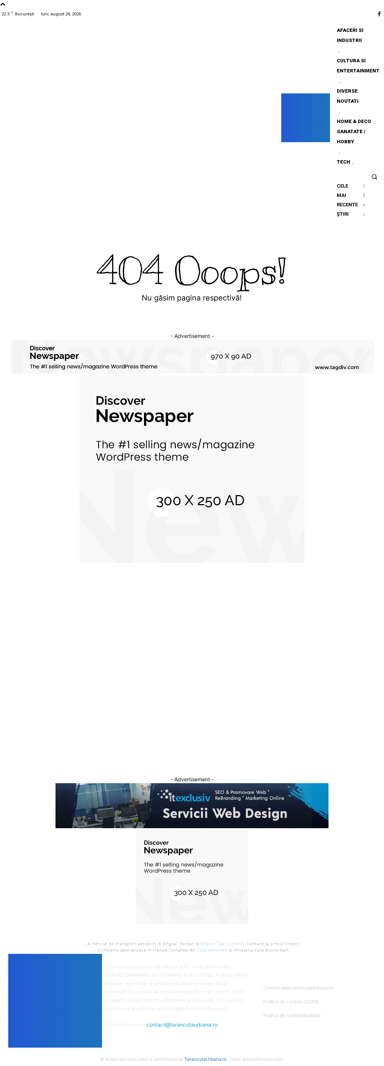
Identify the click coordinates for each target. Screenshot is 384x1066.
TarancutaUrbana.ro (205, 1059)
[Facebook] (379, 14)
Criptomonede (211, 950)
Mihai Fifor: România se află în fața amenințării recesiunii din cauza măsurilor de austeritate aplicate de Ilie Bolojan (194, 736)
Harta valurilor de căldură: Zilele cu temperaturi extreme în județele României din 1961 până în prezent (65, 714)
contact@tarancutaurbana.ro (182, 1024)
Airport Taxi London (222, 943)
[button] (374, 176)
